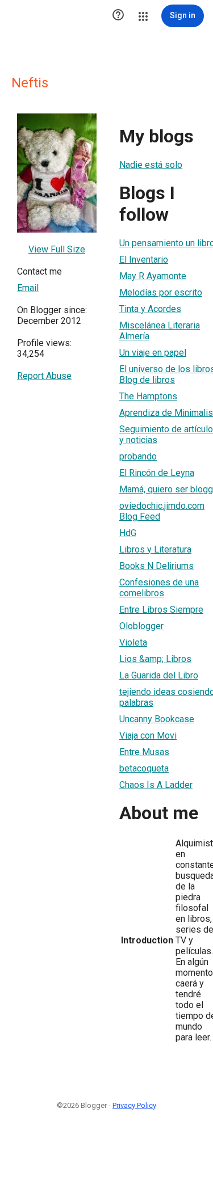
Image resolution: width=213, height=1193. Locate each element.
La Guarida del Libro (158, 675)
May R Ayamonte (152, 276)
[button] (118, 15)
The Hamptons (148, 396)
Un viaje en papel (152, 352)
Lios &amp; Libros (155, 659)
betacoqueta (144, 768)
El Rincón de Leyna (156, 472)
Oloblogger (141, 626)
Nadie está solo (150, 164)
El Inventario (143, 259)
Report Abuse (44, 375)
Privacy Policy (134, 1105)
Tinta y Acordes (150, 308)
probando (138, 456)
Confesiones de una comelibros (159, 587)
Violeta (133, 642)
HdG (127, 533)
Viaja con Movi (148, 735)
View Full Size (56, 249)
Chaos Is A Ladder (156, 784)
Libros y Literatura (155, 549)
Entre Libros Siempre (161, 609)
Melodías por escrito (160, 292)
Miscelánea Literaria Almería (159, 331)
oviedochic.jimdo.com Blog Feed (161, 511)
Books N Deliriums (156, 565)
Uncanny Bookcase (156, 719)
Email (28, 288)
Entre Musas (144, 752)
